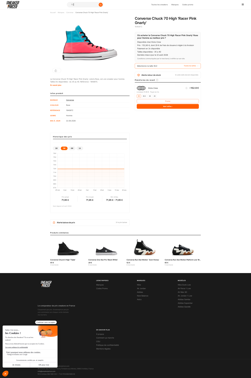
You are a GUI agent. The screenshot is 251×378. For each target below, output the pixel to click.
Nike (139, 285)
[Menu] (243, 4)
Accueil (53, 12)
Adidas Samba (184, 299)
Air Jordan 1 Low (185, 296)
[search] (85, 4)
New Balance (142, 296)
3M (64, 148)
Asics (139, 299)
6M (72, 148)
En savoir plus (55, 85)
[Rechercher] (101, 5)
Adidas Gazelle (184, 307)
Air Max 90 (182, 292)
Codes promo (187, 4)
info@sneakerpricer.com (46, 371)
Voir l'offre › (167, 106)
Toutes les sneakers (159, 4)
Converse (69, 12)
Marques (175, 4)
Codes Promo (102, 288)
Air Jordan (141, 288)
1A (80, 148)
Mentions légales (103, 349)
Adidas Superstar (185, 303)
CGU (98, 341)
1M (56, 148)
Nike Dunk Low (184, 285)
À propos (100, 334)
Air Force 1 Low (184, 288)
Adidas (140, 292)
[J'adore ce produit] (56, 70)
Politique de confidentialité (107, 345)
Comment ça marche (105, 338)
